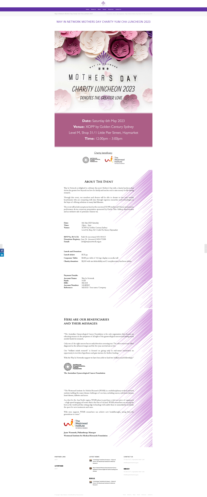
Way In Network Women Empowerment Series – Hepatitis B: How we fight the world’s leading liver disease (105, 469)
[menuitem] (87, 9)
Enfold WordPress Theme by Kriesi (75, 494)
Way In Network (64, 494)
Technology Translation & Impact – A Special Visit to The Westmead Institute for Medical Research (104, 461)
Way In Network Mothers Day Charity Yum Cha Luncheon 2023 (74, 14)
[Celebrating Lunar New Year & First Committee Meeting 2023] (205, 248)
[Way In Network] (103, 3)
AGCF (56, 459)
